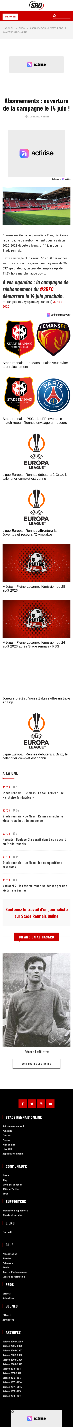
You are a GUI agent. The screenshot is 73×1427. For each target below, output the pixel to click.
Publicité (7, 1131)
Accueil (9, 28)
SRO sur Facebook (12, 1184)
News (5, 1193)
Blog (5, 1180)
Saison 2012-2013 (12, 1378)
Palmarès (8, 1263)
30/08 (6, 787)
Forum (6, 1175)
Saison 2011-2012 (12, 1373)
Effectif (7, 1293)
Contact (7, 1135)
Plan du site (9, 1144)
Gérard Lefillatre (36, 1051)
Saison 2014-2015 (12, 1387)
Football (7, 1232)
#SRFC (46, 289)
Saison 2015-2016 (12, 1391)
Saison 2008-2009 (13, 1360)
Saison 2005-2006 (13, 1346)
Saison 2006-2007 (13, 1350)
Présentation (10, 1254)
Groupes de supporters (15, 1210)
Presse (6, 1140)
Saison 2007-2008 (13, 1355)
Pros (22, 28)
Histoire (7, 1258)
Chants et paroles (12, 1215)
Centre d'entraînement (15, 1272)
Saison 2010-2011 (12, 1369)
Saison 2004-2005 (13, 1341)
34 (17, 810)
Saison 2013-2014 (12, 1382)
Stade (6, 1267)
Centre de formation (14, 1277)
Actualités (8, 1298)
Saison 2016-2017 (12, 1396)
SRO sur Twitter (11, 1189)
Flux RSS (7, 1149)
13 (17, 857)
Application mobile (13, 1153)
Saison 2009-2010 (12, 1364)
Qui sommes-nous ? (13, 1126)
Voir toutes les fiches (36, 1063)
